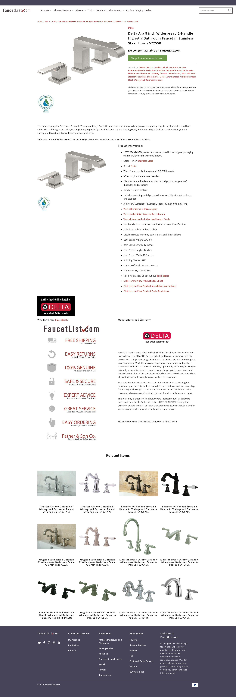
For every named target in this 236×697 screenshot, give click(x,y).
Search (102, 664)
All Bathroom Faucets (176, 67)
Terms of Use (105, 675)
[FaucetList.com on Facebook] (44, 643)
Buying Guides (143, 10)
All (164, 67)
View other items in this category (140, 208)
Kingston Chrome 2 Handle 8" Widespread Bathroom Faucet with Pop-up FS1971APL (97, 483)
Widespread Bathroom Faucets (148, 80)
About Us (103, 653)
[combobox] (216, 11)
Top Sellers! (163, 275)
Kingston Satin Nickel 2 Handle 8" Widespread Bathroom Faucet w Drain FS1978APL (97, 536)
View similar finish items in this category (144, 214)
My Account (74, 639)
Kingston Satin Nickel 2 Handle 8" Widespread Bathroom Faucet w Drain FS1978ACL (56, 536)
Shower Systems (63, 10)
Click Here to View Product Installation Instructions (149, 286)
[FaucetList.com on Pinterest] (49, 643)
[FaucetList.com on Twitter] (39, 643)
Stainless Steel (145, 160)
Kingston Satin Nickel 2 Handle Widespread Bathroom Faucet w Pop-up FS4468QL (97, 589)
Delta (131, 27)
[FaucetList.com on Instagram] (54, 643)
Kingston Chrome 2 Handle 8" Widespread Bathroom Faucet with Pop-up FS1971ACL (56, 483)
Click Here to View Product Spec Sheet (143, 280)
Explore (130, 10)
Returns (72, 650)
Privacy (102, 669)
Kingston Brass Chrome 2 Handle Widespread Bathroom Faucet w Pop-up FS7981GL (179, 589)
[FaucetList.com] (20, 10)
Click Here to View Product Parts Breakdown (146, 291)
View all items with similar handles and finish (146, 219)
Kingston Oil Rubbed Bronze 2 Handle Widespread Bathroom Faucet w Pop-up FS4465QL (56, 589)
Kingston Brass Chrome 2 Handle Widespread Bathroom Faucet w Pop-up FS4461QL (179, 536)
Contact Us (73, 645)
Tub (90, 10)
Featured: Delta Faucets (109, 10)
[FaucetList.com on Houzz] (59, 643)
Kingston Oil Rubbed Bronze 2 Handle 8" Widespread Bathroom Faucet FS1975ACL (138, 483)
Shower (80, 10)
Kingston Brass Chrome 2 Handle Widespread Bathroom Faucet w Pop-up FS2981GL (138, 536)
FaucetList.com (52, 684)
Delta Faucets (174, 73)
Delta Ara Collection (155, 70)
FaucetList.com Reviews (110, 659)
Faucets (45, 10)
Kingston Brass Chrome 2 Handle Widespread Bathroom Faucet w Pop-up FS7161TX (138, 589)
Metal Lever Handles (169, 76)
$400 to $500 (145, 67)
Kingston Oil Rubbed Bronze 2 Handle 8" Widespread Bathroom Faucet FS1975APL (179, 483)
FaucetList (61, 319)
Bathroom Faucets (136, 70)
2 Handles (156, 67)
